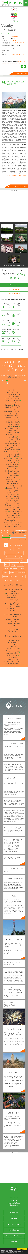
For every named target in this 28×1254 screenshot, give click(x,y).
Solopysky (16, 503)
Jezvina (11, 63)
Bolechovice (10, 392)
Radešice (9, 488)
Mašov (9, 456)
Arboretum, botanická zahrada (9, 561)
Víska (25, 63)
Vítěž (12, 516)
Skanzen (20, 553)
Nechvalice (16, 465)
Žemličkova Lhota (10, 526)
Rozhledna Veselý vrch (12, 642)
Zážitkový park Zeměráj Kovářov (13, 637)
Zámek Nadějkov (13, 640)
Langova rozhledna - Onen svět (13, 631)
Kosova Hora (12, 437)
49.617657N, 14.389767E (17, 42)
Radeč (19, 486)
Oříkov (15, 475)
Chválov (8, 407)
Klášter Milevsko (12, 655)
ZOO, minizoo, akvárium (16, 545)
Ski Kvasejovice (12, 595)
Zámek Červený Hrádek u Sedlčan (13, 590)
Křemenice (8, 443)
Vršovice (12, 522)
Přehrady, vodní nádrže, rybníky (14, 557)
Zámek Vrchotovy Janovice (13, 645)
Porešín (16, 484)
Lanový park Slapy (12, 653)
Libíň (12, 450)
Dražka (17, 416)
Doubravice (9, 416)
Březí (18, 401)
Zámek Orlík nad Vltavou (13, 664)
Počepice (9, 482)
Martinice (17, 454)
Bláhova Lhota (22, 61)
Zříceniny (20, 565)
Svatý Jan (17, 505)
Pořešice (16, 63)
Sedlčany (13, 40)
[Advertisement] (14, 206)
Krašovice (10, 441)
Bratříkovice (9, 399)
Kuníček (14, 445)
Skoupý (9, 501)
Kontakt (14, 1242)
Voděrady (15, 518)
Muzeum (22, 576)
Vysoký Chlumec (8, 27)
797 (12, 50)
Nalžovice (8, 465)
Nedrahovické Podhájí (12, 469)
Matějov (15, 456)
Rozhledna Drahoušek (13, 604)
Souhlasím (22, 1249)
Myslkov (9, 462)
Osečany (8, 477)
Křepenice (16, 443)
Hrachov (9, 424)
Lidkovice (7, 452)
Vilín (18, 513)
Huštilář (12, 428)
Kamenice (9, 433)
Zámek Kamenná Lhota (12, 661)
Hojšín (16, 420)
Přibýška (7, 486)
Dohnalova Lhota (10, 411)
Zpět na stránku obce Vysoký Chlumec (20, 186)
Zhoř (19, 526)
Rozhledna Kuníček (13, 593)
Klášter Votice (12, 657)
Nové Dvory (8, 473)
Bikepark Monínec (12, 619)
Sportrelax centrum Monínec (13, 624)
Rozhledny (24, 561)
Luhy (19, 452)
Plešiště (16, 479)
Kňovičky (9, 435)
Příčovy (13, 486)
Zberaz (16, 524)
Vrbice (6, 522)
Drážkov (8, 418)
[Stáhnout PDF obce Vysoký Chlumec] (22, 66)
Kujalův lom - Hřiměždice (12, 615)
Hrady (7, 565)
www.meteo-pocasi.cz (19, 351)
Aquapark (10, 549)
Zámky (13, 565)
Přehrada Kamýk (12, 621)
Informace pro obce (14, 1224)
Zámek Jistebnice (12, 659)
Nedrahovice (12, 467)
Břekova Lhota (10, 401)
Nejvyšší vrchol (21, 573)
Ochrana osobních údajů (14, 1236)
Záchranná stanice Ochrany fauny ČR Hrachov (12, 600)
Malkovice (9, 454)
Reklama (14, 1218)
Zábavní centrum (8, 580)
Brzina (12, 403)
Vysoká (19, 522)
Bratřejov (16, 396)
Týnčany (12, 509)
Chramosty (8, 405)
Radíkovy (9, 490)
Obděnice (17, 473)
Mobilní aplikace (14, 1230)
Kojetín (16, 435)
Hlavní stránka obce (22, 73)
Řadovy (16, 490)
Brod (6, 403)
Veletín (19, 511)
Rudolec (8, 496)
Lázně (12, 573)
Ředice (16, 492)
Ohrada (9, 475)
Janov (18, 428)
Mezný (19, 458)
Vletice (8, 518)
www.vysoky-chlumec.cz (18, 54)
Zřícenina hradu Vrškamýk (12, 609)
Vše (6, 545)
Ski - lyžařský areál (10, 553)
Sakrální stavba (20, 580)
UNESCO (18, 549)
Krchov (16, 441)
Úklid (18, 509)
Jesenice (9, 430)
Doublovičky (13, 413)
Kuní (8, 445)
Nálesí (16, 462)
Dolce (19, 411)
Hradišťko (15, 426)
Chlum (17, 403)
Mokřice (16, 460)
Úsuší (6, 511)
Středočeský (14, 36)
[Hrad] (21, 238)
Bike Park (5, 576)
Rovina (15, 494)
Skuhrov (8, 503)
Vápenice (21, 63)
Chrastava (16, 405)
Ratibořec (9, 492)
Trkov (6, 509)
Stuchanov (8, 505)
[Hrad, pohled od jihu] (7, 228)
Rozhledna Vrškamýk (12, 606)
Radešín (16, 488)
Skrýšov (15, 501)
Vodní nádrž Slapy (13, 617)
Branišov (9, 396)
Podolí (16, 482)
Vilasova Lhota (11, 513)
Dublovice (15, 418)
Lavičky (16, 447)
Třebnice (16, 507)
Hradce (7, 63)
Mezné (13, 458)
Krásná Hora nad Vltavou (13, 439)
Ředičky (9, 494)
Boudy (17, 394)
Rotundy (22, 569)
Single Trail (14, 576)
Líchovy (17, 450)
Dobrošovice (12, 409)
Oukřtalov (16, 477)
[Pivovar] (7, 238)
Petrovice (9, 479)
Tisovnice (9, 507)
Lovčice (14, 452)
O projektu (14, 1212)
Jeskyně (5, 573)
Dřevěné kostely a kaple (10, 569)
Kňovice (16, 433)
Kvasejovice (9, 447)
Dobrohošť (15, 407)
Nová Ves (8, 471)
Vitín (17, 516)
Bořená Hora (9, 394)
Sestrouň (9, 499)
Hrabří (3, 63)
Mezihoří (7, 458)
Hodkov (9, 420)
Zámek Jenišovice (13, 649)
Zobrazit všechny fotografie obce (14, 265)
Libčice (7, 450)
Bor (17, 392)
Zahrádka (9, 524)
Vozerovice (9, 520)
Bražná (17, 399)
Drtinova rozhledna (12, 651)
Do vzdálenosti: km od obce (14, 375)
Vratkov (16, 520)
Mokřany (9, 460)
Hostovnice (9, 422)
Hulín (6, 428)
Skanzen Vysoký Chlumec (13, 585)
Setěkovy (16, 499)
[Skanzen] (21, 228)
